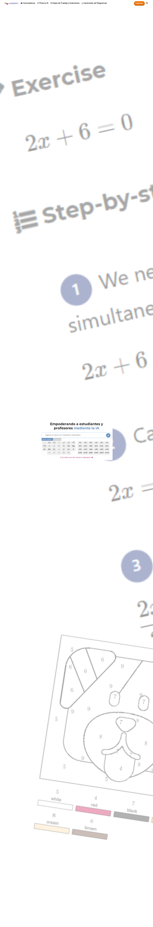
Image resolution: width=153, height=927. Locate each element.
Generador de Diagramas (94, 3)
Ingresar (139, 3)
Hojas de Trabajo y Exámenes (65, 3)
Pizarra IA (42, 3)
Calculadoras (28, 3)
